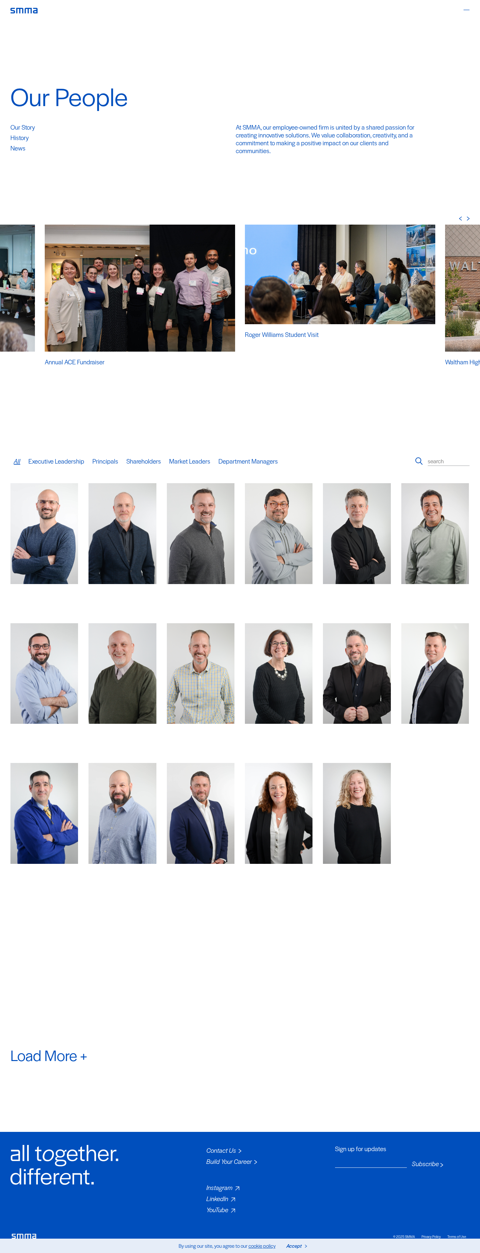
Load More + (48, 1054)
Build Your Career (229, 1161)
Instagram (219, 1187)
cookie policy (262, 1245)
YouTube (217, 1209)
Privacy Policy (431, 1236)
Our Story (22, 127)
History (19, 137)
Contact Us (221, 1150)
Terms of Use (456, 1236)
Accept (294, 1245)
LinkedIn (217, 1198)
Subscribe (425, 1164)
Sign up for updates (360, 1149)
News (17, 148)
